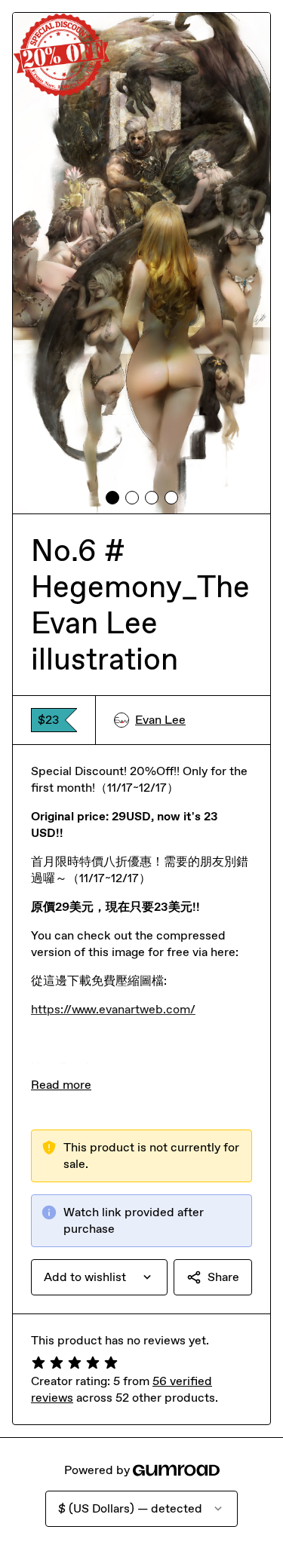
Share (223, 1277)
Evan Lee (160, 720)
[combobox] (99, 1277)
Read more (61, 1084)
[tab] (112, 497)
